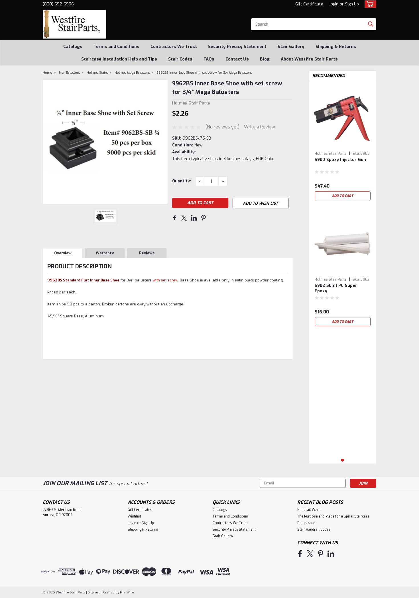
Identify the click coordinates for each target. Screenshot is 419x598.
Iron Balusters (69, 73)
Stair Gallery (291, 46)
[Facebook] (174, 218)
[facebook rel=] (300, 553)
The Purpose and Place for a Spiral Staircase (333, 516)
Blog (265, 59)
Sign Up (352, 4)
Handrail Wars (309, 510)
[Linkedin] (194, 218)
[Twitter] (184, 218)
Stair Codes (180, 59)
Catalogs (72, 46)
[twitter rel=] (310, 553)
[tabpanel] (342, 144)
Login (333, 4)
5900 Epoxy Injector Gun (340, 159)
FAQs (209, 59)
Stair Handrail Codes (314, 529)
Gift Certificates (140, 510)
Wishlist (134, 516)
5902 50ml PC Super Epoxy (336, 288)
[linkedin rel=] (330, 553)
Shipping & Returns (336, 46)
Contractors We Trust (173, 46)
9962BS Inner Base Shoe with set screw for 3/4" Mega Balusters (204, 73)
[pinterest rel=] (320, 553)
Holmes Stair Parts (331, 153)
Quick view (342, 144)
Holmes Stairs (97, 73)
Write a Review (259, 127)
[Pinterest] (203, 218)
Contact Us (237, 59)
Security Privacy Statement (237, 46)
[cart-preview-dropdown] (369, 4)
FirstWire (126, 592)
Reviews (146, 253)
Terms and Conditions (116, 46)
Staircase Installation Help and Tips (119, 59)
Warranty (105, 253)
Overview (63, 253)
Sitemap (94, 592)
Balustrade (306, 523)
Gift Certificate (309, 4)
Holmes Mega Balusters (132, 73)
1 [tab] (342, 460)
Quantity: (181, 181)
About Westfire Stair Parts (309, 59)
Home (47, 73)
